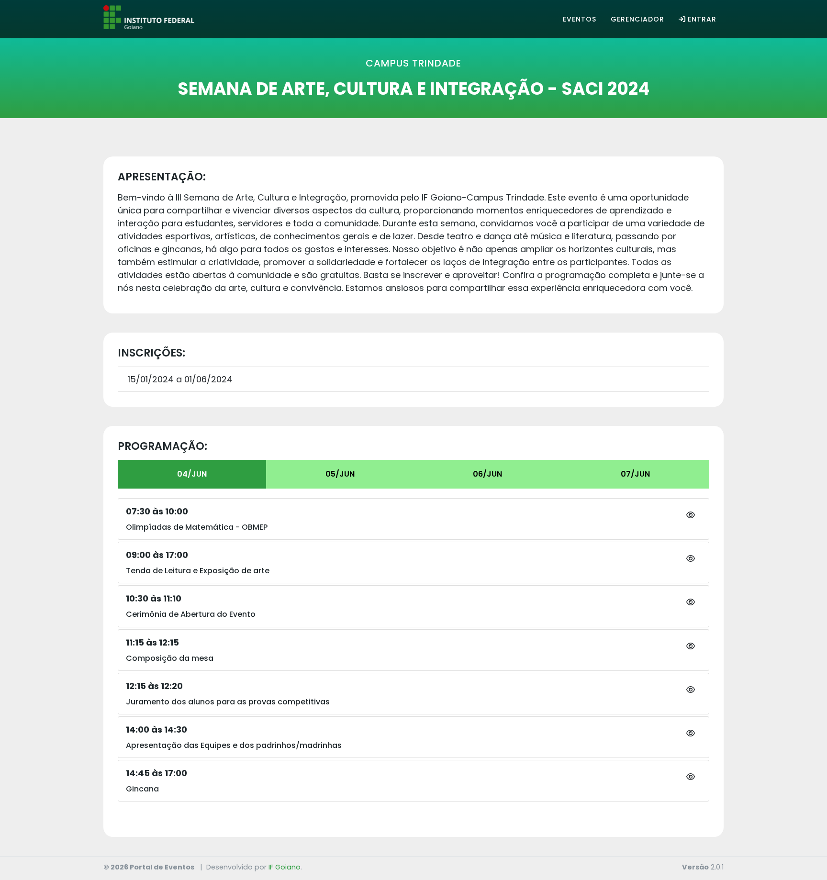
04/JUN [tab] (192, 473)
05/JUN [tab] (340, 473)
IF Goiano (284, 867)
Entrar (702, 19)
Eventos (579, 19)
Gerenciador (637, 19)
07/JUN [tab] (635, 473)
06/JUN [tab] (487, 473)
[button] (690, 515)
